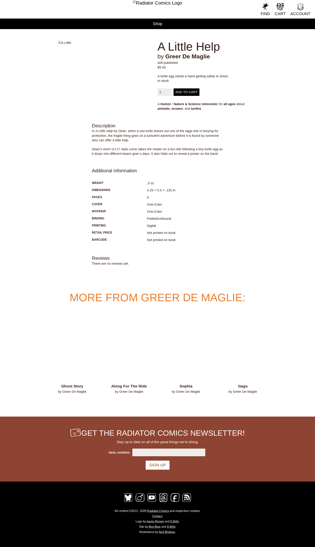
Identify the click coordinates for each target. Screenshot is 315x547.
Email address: (119, 452)
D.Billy (174, 521)
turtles (196, 108)
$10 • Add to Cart (72, 401)
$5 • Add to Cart (243, 401)
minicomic (210, 104)
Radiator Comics (158, 510)
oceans (177, 108)
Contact (157, 516)
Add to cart (186, 92)
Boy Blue (155, 526)
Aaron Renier (155, 521)
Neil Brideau (167, 532)
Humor (165, 104)
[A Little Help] (115, 43)
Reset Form (245, 5)
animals (164, 108)
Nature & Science (187, 104)
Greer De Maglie (187, 56)
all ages (229, 104)
